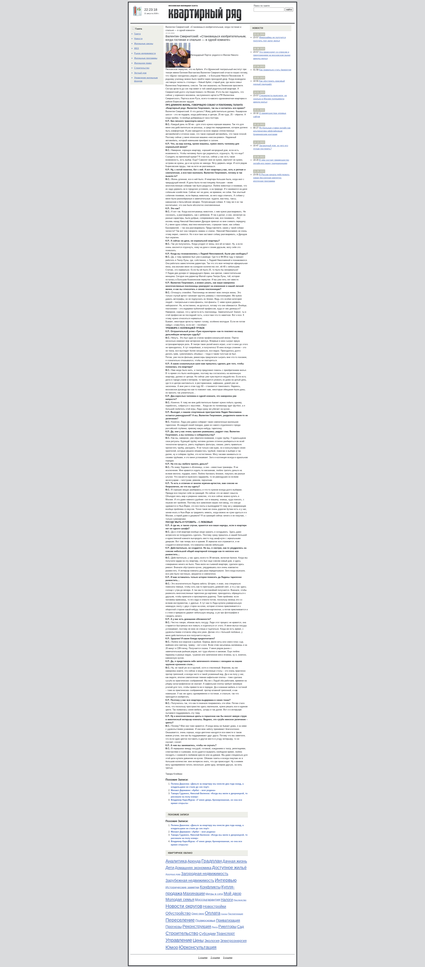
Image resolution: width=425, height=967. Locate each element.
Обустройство (178, 913)
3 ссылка (227, 957)
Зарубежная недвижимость (190, 880)
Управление (179, 940)
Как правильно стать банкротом (275, 70)
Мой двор (232, 893)
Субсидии (207, 934)
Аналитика (176, 861)
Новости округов (184, 906)
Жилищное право (143, 63)
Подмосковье (205, 920)
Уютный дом (140, 73)
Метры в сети (214, 894)
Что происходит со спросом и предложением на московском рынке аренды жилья (271, 55)
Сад (240, 927)
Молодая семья (180, 899)
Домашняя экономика (193, 868)
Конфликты (210, 887)
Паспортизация (235, 914)
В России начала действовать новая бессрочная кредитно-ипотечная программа (271, 177)
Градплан (211, 860)
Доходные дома (173, 874)
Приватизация (228, 920)
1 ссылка (202, 957)
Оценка (224, 914)
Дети (170, 867)
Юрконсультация (197, 947)
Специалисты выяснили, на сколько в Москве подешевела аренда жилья (270, 98)
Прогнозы (174, 927)
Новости (257, 28)
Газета (137, 34)
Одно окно (197, 913)
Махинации (194, 893)
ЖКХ (136, 48)
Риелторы (227, 926)
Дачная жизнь (234, 861)
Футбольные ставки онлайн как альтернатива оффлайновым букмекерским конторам (272, 131)
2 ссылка (215, 957)
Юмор (172, 947)
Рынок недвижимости (145, 53)
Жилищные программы (145, 58)
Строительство (182, 933)
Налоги (227, 900)
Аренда (194, 861)
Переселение (180, 920)
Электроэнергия (233, 941)
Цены (198, 940)
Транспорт (225, 933)
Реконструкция (196, 926)
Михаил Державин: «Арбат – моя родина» (193, 790)
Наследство (240, 900)
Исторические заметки (182, 887)
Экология (211, 940)
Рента (215, 927)
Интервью (226, 880)
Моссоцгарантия (207, 899)
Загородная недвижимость (204, 873)
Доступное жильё (229, 867)
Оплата (212, 913)
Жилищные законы (143, 43)
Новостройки (214, 906)
